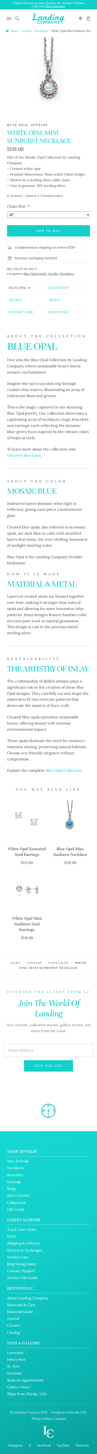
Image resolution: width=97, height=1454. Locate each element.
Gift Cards (15, 1209)
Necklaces (41, 31)
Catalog (13, 1332)
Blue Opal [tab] (18, 288)
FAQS (11, 1236)
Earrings (14, 1181)
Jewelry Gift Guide (22, 1277)
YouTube (63, 1445)
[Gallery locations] (80, 18)
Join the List (48, 1066)
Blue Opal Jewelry (35, 273)
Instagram (15, 1445)
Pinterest (82, 1445)
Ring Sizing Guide (21, 1264)
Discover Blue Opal (23, 455)
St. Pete (13, 1366)
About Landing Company (27, 1298)
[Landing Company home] (48, 1111)
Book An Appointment (25, 1380)
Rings (11, 1188)
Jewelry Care (17, 1257)
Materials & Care (21, 1305)
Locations (15, 1352)
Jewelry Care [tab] (21, 312)
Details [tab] (15, 300)
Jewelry (27, 31)
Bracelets (14, 1175)
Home (15, 31)
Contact (60, 1419)
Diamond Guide (20, 1311)
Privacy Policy (42, 1419)
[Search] (17, 18)
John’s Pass (16, 1359)
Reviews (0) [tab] (58, 312)
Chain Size (18, 206)
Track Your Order (22, 1229)
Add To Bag (48, 231)
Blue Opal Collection (63, 770)
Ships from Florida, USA (27, 1394)
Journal (13, 1318)
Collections (16, 1202)
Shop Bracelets (55, 6)
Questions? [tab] (59, 288)
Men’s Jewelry (18, 1195)
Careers (13, 1325)
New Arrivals (17, 1161)
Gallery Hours (18, 1387)
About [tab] (54, 300)
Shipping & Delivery (23, 1243)
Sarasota (14, 1373)
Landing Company (26, 1412)
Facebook (44, 1445)
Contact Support (21, 1271)
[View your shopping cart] (88, 18)
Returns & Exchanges (24, 1250)
